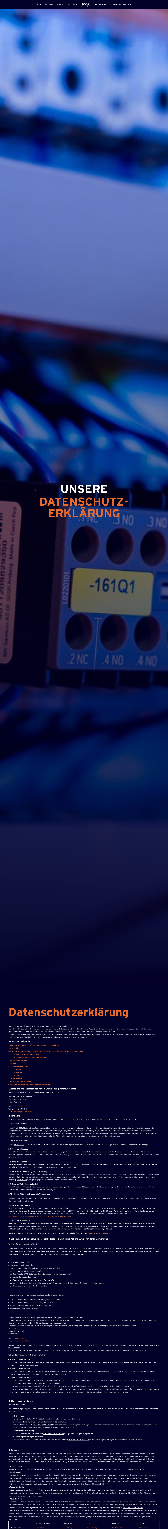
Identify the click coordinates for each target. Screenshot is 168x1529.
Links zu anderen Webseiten (20, 1082)
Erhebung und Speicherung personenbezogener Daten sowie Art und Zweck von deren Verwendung (47, 1051)
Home (39, 4)
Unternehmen (100, 4)
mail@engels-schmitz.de (23, 1112)
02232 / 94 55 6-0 (21, 1106)
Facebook (17, 1070)
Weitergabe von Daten (18, 1060)
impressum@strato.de (22, 1341)
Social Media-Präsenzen (19, 1066)
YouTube (17, 1075)
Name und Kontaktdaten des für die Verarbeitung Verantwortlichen (34, 1045)
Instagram (18, 1073)
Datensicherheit (16, 1079)
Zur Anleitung (41, 1528)
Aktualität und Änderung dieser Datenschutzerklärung (30, 1085)
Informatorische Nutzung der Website (27, 1054)
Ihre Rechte (14, 1048)
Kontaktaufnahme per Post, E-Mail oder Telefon (31, 1057)
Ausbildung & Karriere (65, 4)
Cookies (13, 1063)
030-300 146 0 (20, 1338)
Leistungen (48, 4)
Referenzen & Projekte (121, 4)
